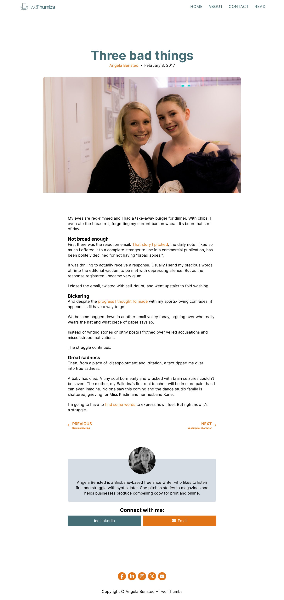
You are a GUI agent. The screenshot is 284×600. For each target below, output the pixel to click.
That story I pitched (150, 244)
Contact (239, 6)
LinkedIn (107, 520)
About (215, 6)
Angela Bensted (123, 65)
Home (196, 6)
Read (260, 6)
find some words (120, 404)
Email (182, 520)
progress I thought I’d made (123, 301)
